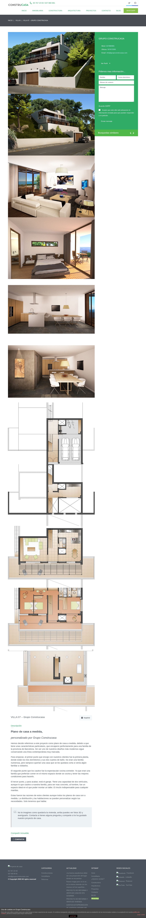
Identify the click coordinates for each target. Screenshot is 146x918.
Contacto (106, 11)
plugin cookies (141, 914)
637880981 (110, 46)
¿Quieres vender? (97, 879)
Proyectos (91, 11)
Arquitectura (74, 11)
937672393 (112, 49)
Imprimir (86, 718)
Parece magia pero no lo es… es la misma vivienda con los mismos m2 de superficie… (77, 884)
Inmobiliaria (37, 11)
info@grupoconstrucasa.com (117, 53)
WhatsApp (130, 11)
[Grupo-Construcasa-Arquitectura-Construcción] (51, 63)
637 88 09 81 (13, 874)
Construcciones (47, 873)
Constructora (55, 11)
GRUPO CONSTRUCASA (111, 38)
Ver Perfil (104, 63)
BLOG (118, 11)
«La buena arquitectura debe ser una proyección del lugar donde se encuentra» (76, 875)
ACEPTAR (73, 916)
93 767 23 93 (13, 871)
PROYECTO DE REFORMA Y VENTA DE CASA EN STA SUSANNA (77, 893)
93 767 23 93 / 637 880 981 (44, 3)
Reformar (44, 879)
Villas (18, 20)
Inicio (24, 11)
